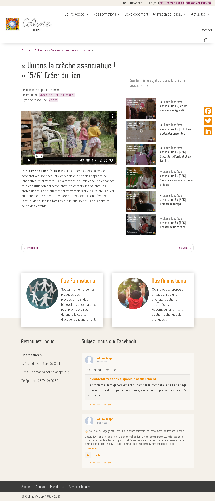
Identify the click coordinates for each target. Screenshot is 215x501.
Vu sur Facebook (92, 404)
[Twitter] (208, 121)
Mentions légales (79, 487)
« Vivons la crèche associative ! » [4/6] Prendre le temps (173, 200)
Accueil (26, 50)
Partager (107, 404)
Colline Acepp (74, 14)
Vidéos (53, 100)
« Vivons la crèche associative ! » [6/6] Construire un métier (173, 223)
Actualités (198, 14)
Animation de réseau (167, 14)
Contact (206, 30)
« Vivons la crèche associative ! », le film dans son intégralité (174, 106)
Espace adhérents (198, 3)
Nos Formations (104, 14)
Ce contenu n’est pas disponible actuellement (121, 379)
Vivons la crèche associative (70, 50)
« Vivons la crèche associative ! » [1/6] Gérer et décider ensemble (176, 129)
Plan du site (57, 487)
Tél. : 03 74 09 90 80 (171, 3)
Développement (136, 14)
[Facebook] (208, 111)
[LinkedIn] (208, 131)
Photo (97, 455)
